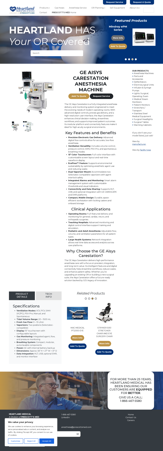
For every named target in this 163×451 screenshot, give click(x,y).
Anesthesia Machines (144, 73)
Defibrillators (140, 82)
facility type (145, 150)
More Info (118, 38)
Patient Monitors (142, 105)
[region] (31, 432)
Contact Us (131, 417)
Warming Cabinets (142, 125)
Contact (43, 12)
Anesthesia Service (78, 8)
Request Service (114, 2)
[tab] (22, 296)
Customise (15, 441)
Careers (130, 420)
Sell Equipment (117, 8)
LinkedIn (65, 417)
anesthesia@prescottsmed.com (76, 427)
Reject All (31, 441)
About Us (134, 8)
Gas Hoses (59, 8)
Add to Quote (117, 46)
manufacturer (139, 144)
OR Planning (97, 8)
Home (64, 12)
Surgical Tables (141, 122)
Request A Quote (142, 2)
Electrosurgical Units (144, 85)
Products (43, 8)
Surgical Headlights (143, 119)
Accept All (46, 441)
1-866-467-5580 (131, 401)
